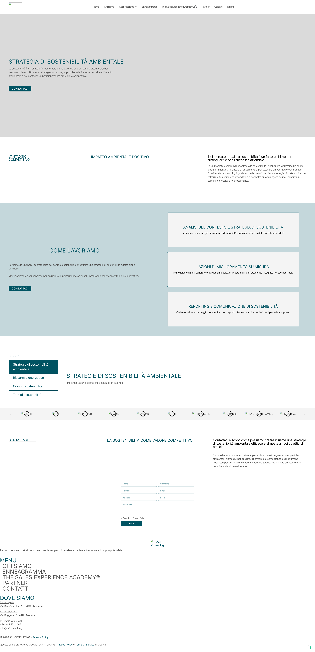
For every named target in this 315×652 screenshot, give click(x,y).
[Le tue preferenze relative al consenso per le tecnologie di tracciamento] (310, 647)
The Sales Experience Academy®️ (179, 6)
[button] (10, 413)
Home (96, 6)
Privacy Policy (40, 637)
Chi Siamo (17, 566)
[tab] (33, 366)
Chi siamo (109, 6)
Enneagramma (149, 6)
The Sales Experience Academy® (51, 577)
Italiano (230, 6)
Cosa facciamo (126, 6)
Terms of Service (84, 644)
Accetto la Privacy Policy (134, 518)
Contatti (218, 6)
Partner (205, 6)
